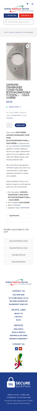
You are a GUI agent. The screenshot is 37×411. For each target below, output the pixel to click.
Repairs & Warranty (18, 339)
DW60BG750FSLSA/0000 (18, 248)
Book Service (26, 15)
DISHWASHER (18, 32)
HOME (5, 32)
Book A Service (18, 332)
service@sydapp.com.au (19, 298)
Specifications (14, 215)
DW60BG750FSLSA (18, 255)
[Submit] (5, 22)
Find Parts (18, 329)
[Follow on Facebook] (16, 348)
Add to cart (20, 125)
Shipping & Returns (18, 335)
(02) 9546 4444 (11, 15)
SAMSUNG (11, 32)
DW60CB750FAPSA (18, 262)
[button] (27, 46)
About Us (18, 313)
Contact (18, 317)
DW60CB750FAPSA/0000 (18, 241)
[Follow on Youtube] (20, 348)
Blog (18, 320)
